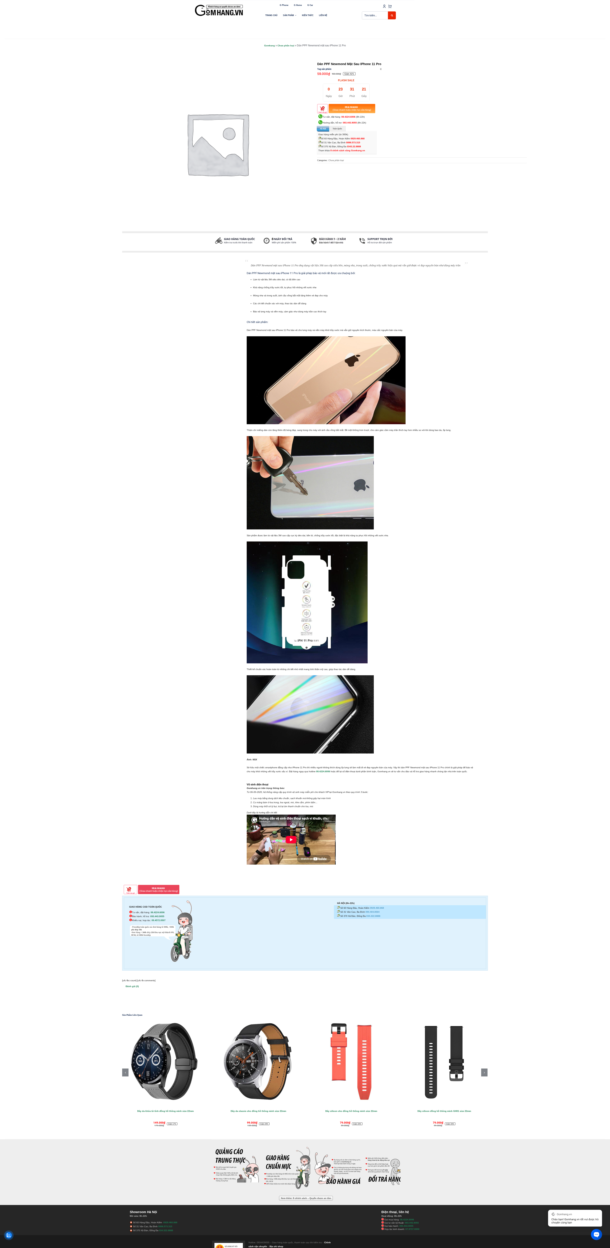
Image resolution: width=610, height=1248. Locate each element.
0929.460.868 (358, 138)
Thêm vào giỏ (322, 112)
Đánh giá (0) (132, 986)
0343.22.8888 (354, 146)
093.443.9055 (350, 122)
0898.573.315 (353, 142)
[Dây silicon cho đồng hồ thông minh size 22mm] (165, 1061)
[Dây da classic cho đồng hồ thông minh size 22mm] (444, 1061)
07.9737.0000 (412, 1229)
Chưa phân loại (286, 45)
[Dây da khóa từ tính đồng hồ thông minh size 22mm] (351, 1061)
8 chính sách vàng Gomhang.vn (347, 150)
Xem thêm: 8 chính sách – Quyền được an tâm (306, 1198)
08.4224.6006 (348, 117)
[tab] (132, 986)
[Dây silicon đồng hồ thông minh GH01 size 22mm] (258, 1061)
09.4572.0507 (159, 920)
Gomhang (269, 45)
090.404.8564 (373, 912)
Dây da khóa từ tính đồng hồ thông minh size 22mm (351, 1111)
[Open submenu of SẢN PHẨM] (295, 15)
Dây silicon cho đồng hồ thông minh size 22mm (165, 1111)
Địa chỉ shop (276, 1246)
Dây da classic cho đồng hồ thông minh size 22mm (444, 1111)
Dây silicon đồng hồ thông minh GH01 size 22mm (258, 1111)
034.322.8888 (373, 916)
